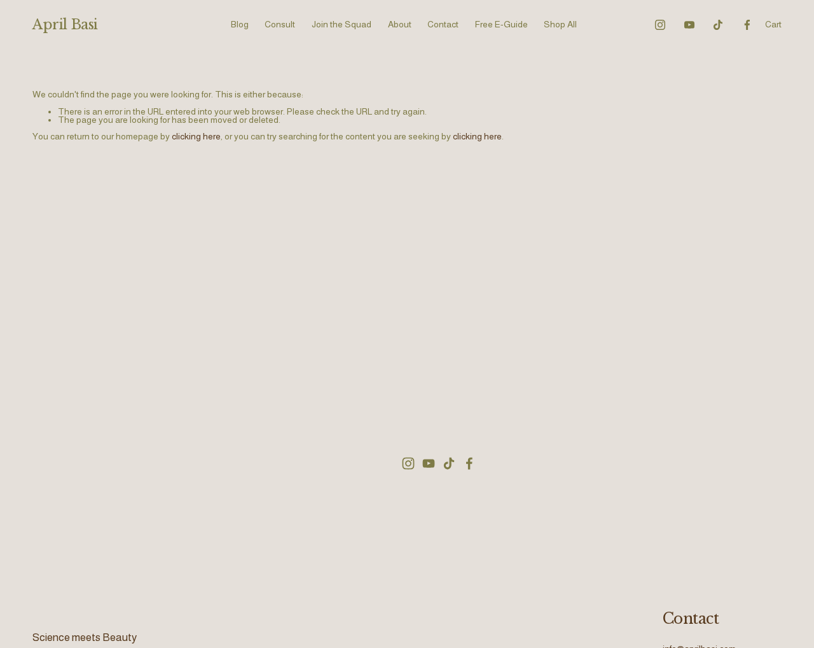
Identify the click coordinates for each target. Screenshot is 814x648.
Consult (280, 24)
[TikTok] (718, 24)
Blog (240, 24)
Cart (773, 24)
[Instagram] (660, 24)
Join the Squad (341, 24)
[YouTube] (689, 24)
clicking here (196, 136)
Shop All (560, 24)
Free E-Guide (501, 24)
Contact (443, 24)
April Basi (65, 24)
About (399, 24)
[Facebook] (747, 24)
